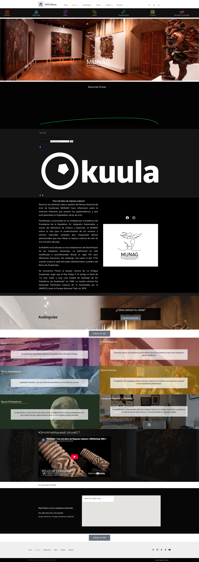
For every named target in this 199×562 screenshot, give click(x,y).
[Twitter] (158, 5)
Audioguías (48, 317)
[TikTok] (161, 550)
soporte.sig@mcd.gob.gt (162, 560)
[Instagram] (154, 5)
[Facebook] (149, 5)
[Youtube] (169, 550)
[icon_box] (36, 13)
